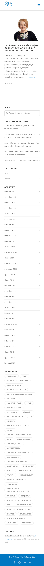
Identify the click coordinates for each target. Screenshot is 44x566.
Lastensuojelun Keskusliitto (19, 461)
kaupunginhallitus (15, 417)
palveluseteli (25, 470)
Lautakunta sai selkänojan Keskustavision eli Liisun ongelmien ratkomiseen (21, 47)
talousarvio (25, 514)
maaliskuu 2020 (10, 263)
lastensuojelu (13, 457)
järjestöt (27, 412)
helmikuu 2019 (9, 297)
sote (9, 509)
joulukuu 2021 (9, 214)
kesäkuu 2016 (9, 330)
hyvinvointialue (14, 403)
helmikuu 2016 (9, 341)
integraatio (12, 412)
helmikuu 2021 (9, 241)
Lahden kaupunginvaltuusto (19, 434)
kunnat (10, 430)
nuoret (10, 470)
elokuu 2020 (9, 258)
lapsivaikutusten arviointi (18, 452)
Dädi (33, 557)
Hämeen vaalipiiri (14, 407)
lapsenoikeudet (24, 439)
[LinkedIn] (24, 562)
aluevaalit (11, 376)
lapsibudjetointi (14, 444)
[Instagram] (19, 562)
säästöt (10, 514)
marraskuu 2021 (10, 219)
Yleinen (7, 179)
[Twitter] (29, 562)
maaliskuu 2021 (10, 236)
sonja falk (25, 496)
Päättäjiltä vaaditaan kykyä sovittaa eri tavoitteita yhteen (19, 127)
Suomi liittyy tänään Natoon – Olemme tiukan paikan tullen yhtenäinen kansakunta (21, 144)
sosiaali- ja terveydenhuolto (19, 500)
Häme (29, 403)
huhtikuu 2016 (9, 335)
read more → (30, 77)
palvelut (11, 475)
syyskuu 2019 (9, 274)
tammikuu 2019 (10, 302)
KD (31, 417)
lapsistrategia (13, 448)
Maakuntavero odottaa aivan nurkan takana (21, 160)
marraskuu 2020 (10, 252)
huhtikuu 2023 (9, 202)
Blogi (6, 173)
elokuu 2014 (9, 352)
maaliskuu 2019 (10, 291)
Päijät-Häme (12, 484)
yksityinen (26, 523)
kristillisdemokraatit (16, 425)
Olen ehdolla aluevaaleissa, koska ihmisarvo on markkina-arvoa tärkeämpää (21, 153)
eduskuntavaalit (14, 385)
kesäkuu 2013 (9, 363)
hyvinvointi (12, 399)
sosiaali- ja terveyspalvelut (19, 505)
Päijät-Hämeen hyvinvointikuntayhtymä (18, 490)
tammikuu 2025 (10, 197)
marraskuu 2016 (10, 324)
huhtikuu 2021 (9, 230)
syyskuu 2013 (9, 357)
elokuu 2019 (9, 280)
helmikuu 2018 (9, 319)
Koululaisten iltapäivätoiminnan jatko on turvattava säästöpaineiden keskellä (19, 136)
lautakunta (12, 466)
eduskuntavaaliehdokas (17, 381)
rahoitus (11, 496)
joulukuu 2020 (9, 247)
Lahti (9, 439)
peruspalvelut (26, 475)
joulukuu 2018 (9, 308)
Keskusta (11, 421)
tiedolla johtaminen (16, 518)
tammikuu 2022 (10, 208)
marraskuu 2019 (10, 269)
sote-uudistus (23, 509)
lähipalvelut (28, 466)
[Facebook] (14, 562)
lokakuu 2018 (9, 313)
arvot (24, 376)
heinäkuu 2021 (9, 225)
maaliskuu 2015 (10, 346)
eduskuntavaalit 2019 (16, 389)
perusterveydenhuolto (17, 479)
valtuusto (11, 523)
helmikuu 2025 (9, 191)
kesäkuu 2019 (9, 285)
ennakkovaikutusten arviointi (20, 394)
